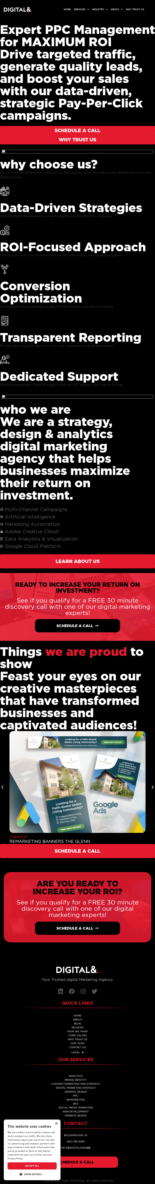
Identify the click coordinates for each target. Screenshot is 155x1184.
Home (67, 9)
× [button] (56, 1123)
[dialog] (32, 1150)
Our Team (77, 1043)
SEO (75, 1103)
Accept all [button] (32, 1165)
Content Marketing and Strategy (75, 1083)
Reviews (78, 1027)
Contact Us (77, 1047)
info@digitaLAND (75, 1147)
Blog (77, 1023)
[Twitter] (94, 991)
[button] (2, 787)
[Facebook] (72, 991)
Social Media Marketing (75, 1107)
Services (80, 9)
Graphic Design (76, 1091)
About (115, 9)
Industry (98, 9)
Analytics (76, 1075)
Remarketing (75, 1099)
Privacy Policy (15, 1158)
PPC (75, 1095)
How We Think (77, 1031)
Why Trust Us (135, 9)
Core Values (77, 1035)
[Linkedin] (60, 991)
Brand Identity (75, 1079)
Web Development (76, 1111)
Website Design (76, 1115)
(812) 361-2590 (76, 1141)
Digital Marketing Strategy (76, 1087)
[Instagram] (83, 991)
